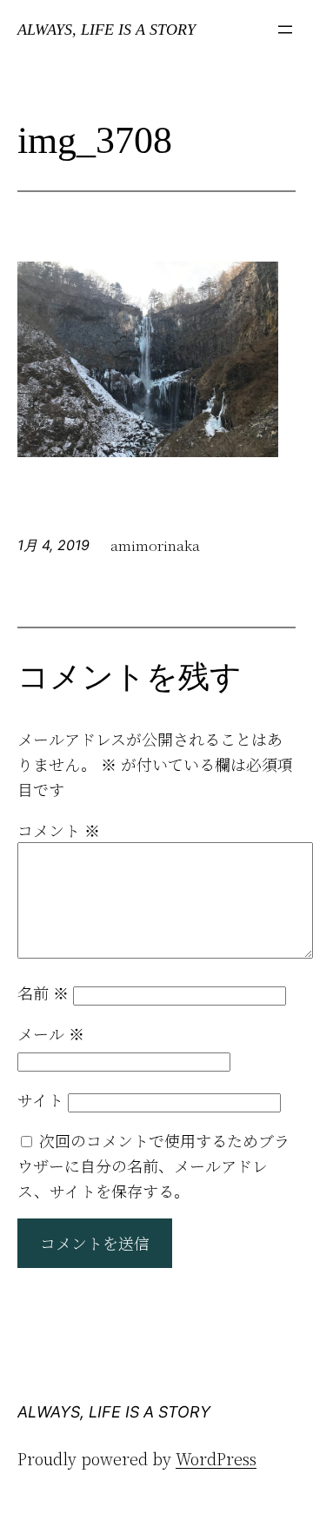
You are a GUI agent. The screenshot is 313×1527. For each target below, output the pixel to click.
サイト (40, 1099)
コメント (58, 830)
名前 (43, 992)
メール (50, 1033)
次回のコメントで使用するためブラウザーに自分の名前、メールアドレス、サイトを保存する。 (153, 1165)
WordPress (216, 1458)
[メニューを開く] (285, 29)
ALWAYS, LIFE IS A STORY (106, 29)
